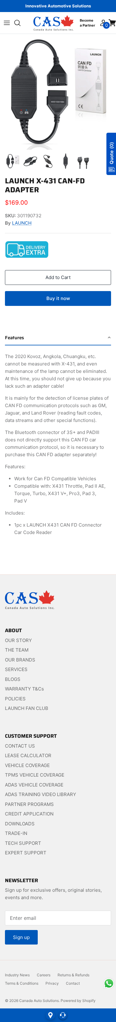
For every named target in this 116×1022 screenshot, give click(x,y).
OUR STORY (18, 640)
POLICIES (15, 699)
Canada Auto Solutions (39, 1000)
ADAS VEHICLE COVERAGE (34, 785)
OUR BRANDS (20, 660)
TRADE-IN (16, 833)
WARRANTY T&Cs (24, 689)
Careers (43, 975)
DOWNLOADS (20, 824)
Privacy (52, 983)
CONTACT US (20, 746)
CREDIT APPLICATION (29, 814)
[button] (58, 338)
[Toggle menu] (7, 23)
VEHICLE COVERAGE (27, 765)
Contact (73, 983)
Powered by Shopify (78, 1000)
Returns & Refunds (73, 975)
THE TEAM (16, 650)
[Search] (20, 23)
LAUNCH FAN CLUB (26, 708)
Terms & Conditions (21, 983)
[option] (58, 92)
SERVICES (16, 669)
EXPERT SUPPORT (25, 853)
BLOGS (12, 679)
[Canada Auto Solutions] (53, 23)
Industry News (17, 975)
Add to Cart (58, 277)
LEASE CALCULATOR (28, 755)
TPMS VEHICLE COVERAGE (34, 775)
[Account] (103, 23)
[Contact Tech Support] (62, 1015)
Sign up (21, 937)
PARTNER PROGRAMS (29, 804)
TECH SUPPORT (23, 843)
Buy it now (58, 298)
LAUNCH (22, 223)
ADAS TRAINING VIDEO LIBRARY (40, 794)
